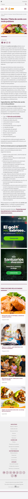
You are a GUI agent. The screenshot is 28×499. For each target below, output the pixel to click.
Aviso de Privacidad (14, 463)
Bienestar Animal (14, 431)
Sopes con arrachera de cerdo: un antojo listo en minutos (13, 410)
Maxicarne (14, 437)
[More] (9, 42)
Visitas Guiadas (14, 448)
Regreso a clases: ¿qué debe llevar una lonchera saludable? (12, 347)
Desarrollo (14, 455)
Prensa (13, 442)
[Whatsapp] (7, 42)
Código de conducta (14, 466)
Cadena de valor (13, 428)
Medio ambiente (13, 453)
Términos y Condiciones (14, 468)
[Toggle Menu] (25, 9)
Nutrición (6, 14)
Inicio (2, 14)
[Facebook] (2, 42)
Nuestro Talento (14, 426)
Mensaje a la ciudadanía (14, 446)
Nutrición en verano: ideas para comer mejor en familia (12, 379)
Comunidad (14, 457)
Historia (14, 433)
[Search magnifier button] (26, 4)
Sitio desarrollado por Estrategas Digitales (14, 484)
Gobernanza (14, 459)
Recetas (10, 14)
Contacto (24, 1)
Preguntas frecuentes (14, 444)
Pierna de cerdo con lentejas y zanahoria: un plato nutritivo (13, 316)
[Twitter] (5, 42)
